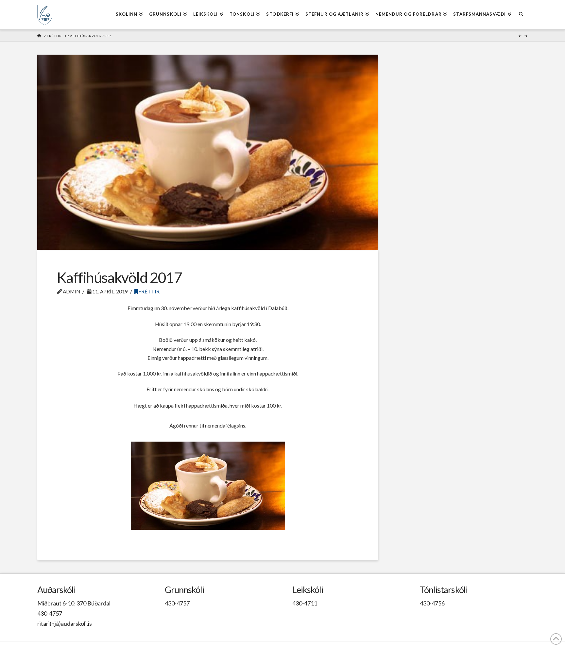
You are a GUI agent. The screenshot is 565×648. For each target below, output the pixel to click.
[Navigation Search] (521, 14)
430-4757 (49, 613)
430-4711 (304, 603)
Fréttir (149, 291)
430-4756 (432, 603)
